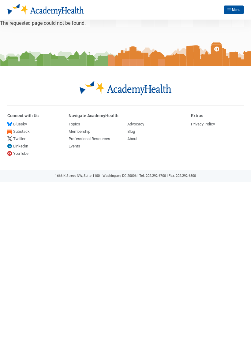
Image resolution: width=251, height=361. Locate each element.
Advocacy (135, 124)
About (132, 138)
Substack (21, 131)
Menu (236, 9)
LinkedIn (20, 146)
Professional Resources (89, 138)
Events (74, 146)
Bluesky (20, 124)
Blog (131, 131)
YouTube (20, 153)
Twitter (19, 138)
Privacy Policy (203, 124)
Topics (74, 124)
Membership (79, 131)
